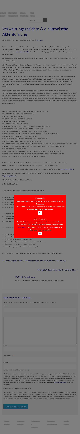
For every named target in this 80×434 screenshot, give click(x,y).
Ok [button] (40, 213)
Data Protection (23, 227)
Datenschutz (40, 204)
